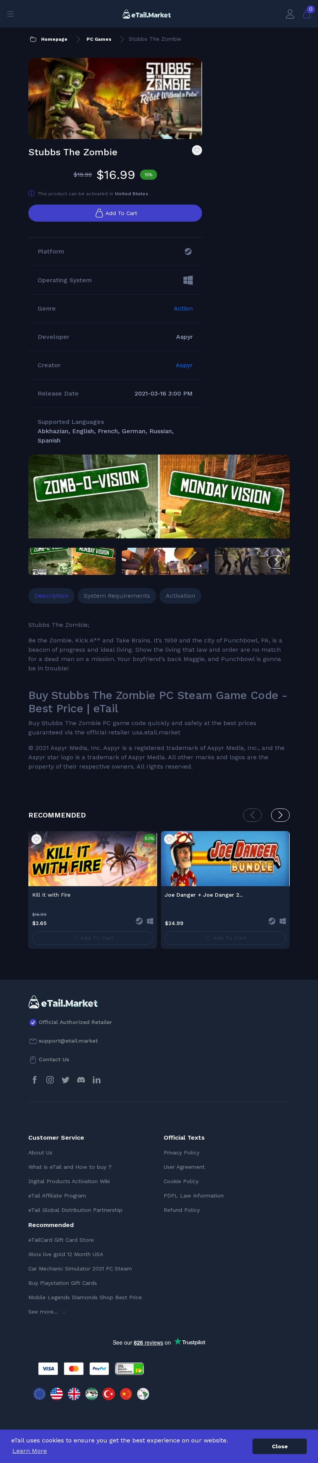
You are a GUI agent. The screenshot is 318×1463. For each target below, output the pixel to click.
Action (183, 308)
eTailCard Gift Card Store (61, 1240)
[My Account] (290, 14)
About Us (40, 1152)
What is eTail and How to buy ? (70, 1167)
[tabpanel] (159, 695)
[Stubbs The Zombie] (159, 523)
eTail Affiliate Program (57, 1195)
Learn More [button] (29, 1450)
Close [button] (280, 1446)
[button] (276, 562)
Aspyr (184, 365)
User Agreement (184, 1167)
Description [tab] (51, 595)
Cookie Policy (181, 1181)
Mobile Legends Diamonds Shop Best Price (85, 1297)
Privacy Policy (181, 1152)
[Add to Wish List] (197, 150)
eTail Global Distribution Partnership (75, 1210)
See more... (44, 1312)
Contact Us (54, 1059)
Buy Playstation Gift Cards (62, 1283)
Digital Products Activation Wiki (69, 1181)
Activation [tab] (180, 595)
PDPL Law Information (194, 1195)
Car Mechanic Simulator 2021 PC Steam (80, 1268)
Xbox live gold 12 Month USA (65, 1254)
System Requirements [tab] (117, 595)
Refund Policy (182, 1210)
